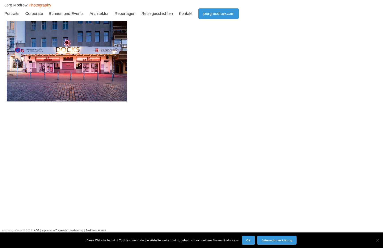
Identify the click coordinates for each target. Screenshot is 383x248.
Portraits (11, 13)
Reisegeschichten (157, 13)
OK (248, 240)
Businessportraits (96, 230)
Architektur (99, 13)
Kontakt (185, 13)
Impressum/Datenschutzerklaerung (62, 230)
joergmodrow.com (218, 13)
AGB (36, 230)
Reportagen (125, 13)
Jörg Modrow (15, 5)
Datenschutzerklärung (277, 240)
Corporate (34, 13)
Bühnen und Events (66, 13)
